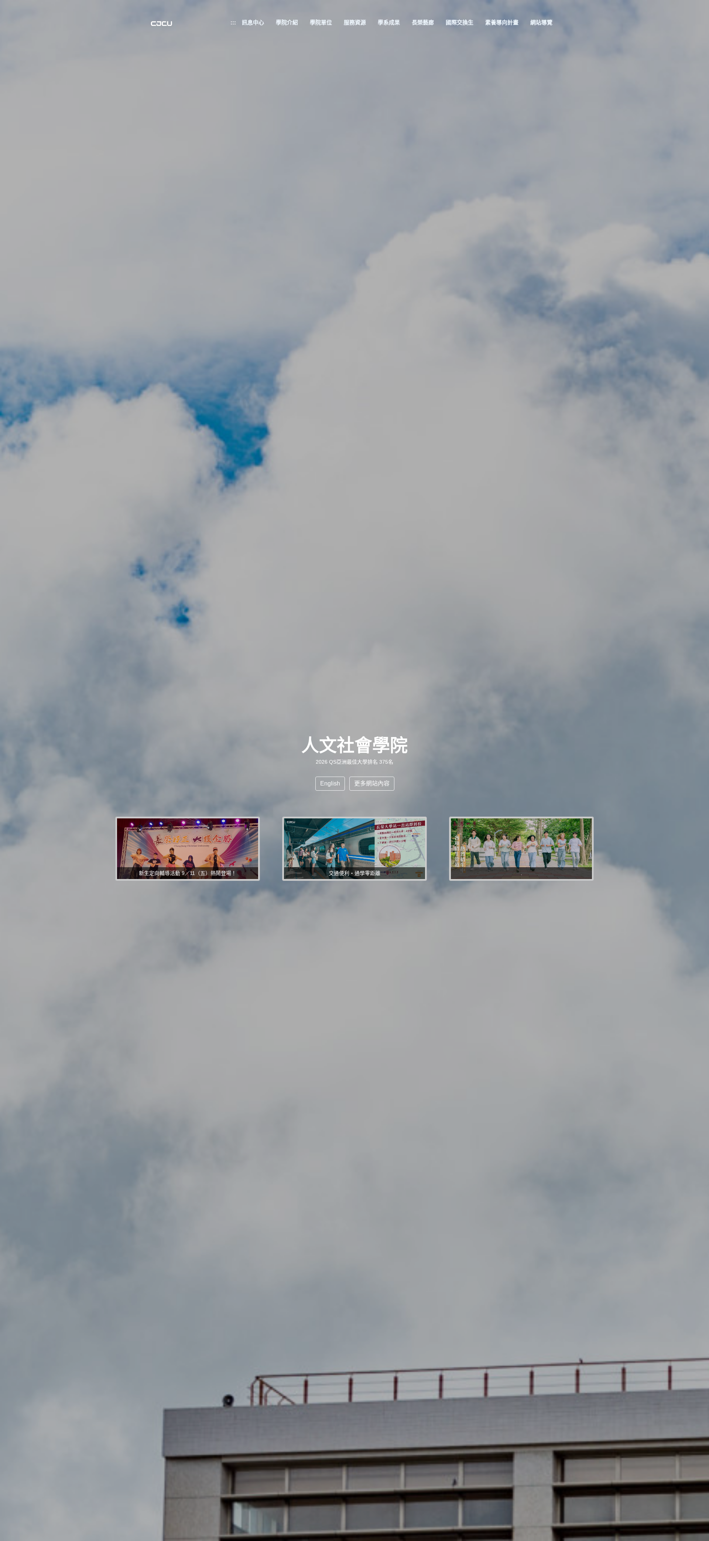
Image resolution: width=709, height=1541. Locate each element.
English (330, 783)
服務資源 (355, 22)
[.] (521, 848)
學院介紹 (287, 22)
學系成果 (389, 22)
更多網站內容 (372, 783)
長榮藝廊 (423, 22)
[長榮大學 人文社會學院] (161, 26)
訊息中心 (253, 22)
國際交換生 (459, 22)
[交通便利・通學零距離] (354, 848)
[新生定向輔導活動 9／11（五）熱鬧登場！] (187, 848)
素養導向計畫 (501, 22)
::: (233, 22)
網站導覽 (541, 22)
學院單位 (321, 22)
